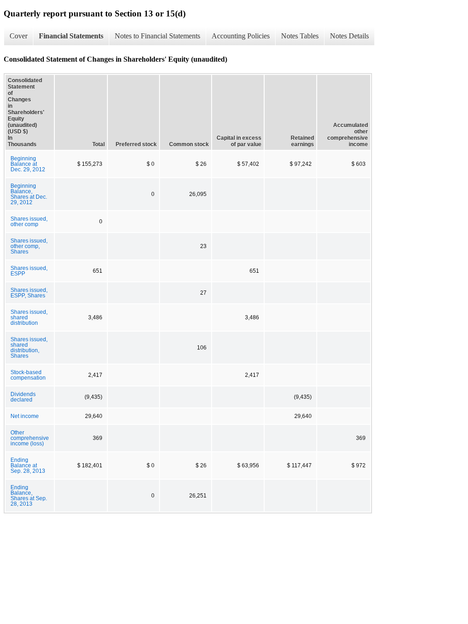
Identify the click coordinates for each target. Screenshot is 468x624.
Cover (18, 36)
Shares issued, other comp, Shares (29, 246)
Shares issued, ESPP (29, 270)
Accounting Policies (241, 36)
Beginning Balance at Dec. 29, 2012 (28, 164)
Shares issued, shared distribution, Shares (29, 348)
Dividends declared (23, 396)
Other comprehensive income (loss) (30, 438)
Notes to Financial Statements (157, 36)
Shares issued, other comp (29, 221)
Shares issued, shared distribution (29, 317)
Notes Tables (300, 36)
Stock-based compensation (28, 375)
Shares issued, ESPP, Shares (29, 292)
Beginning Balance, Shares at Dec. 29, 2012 (29, 194)
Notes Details (349, 36)
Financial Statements (71, 36)
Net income (25, 416)
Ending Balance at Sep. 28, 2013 (28, 465)
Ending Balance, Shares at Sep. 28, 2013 (29, 496)
